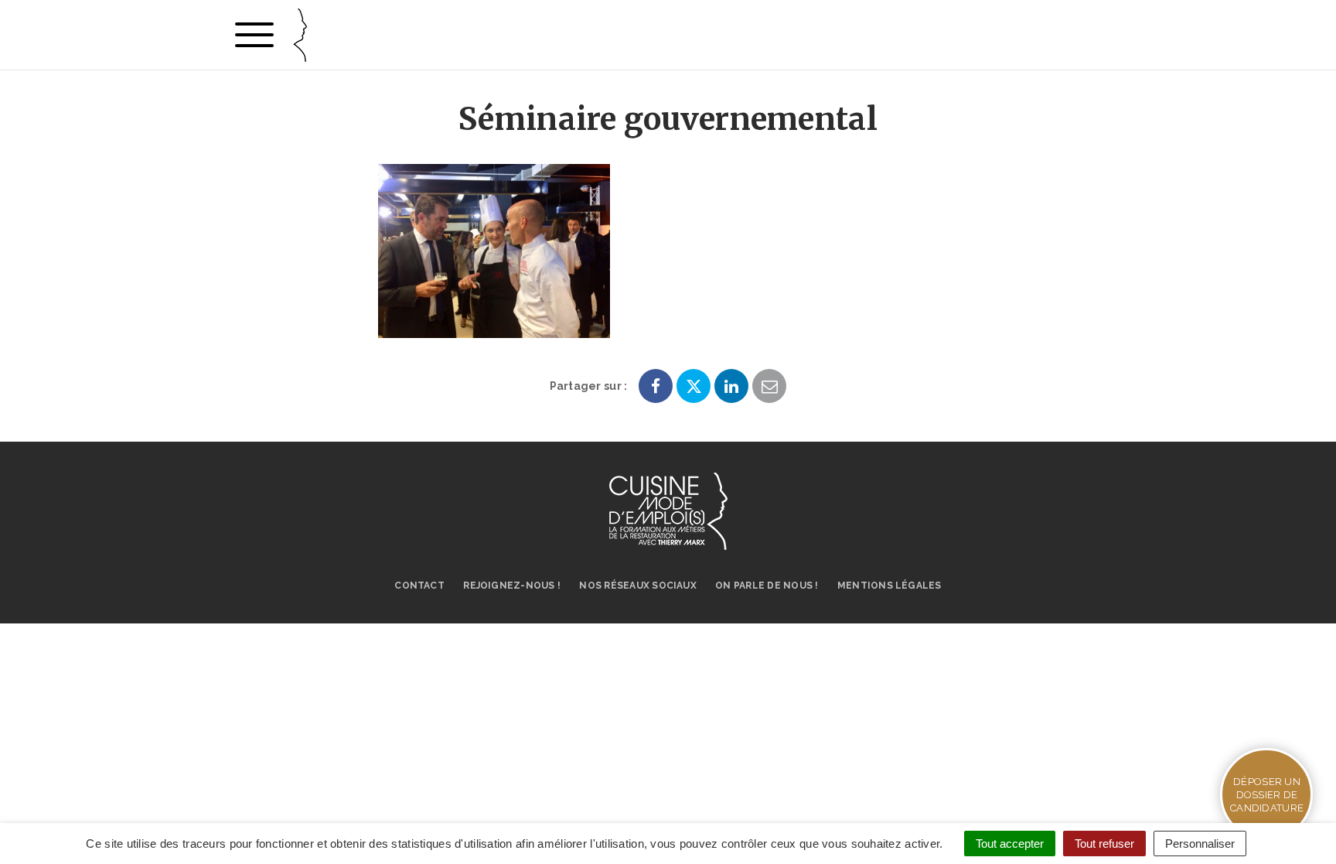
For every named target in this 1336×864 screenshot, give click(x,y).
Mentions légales (889, 585)
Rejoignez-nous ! (512, 585)
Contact (419, 585)
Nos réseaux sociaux (638, 585)
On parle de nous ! (766, 585)
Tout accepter (1010, 843)
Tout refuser (1104, 843)
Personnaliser (1200, 843)
